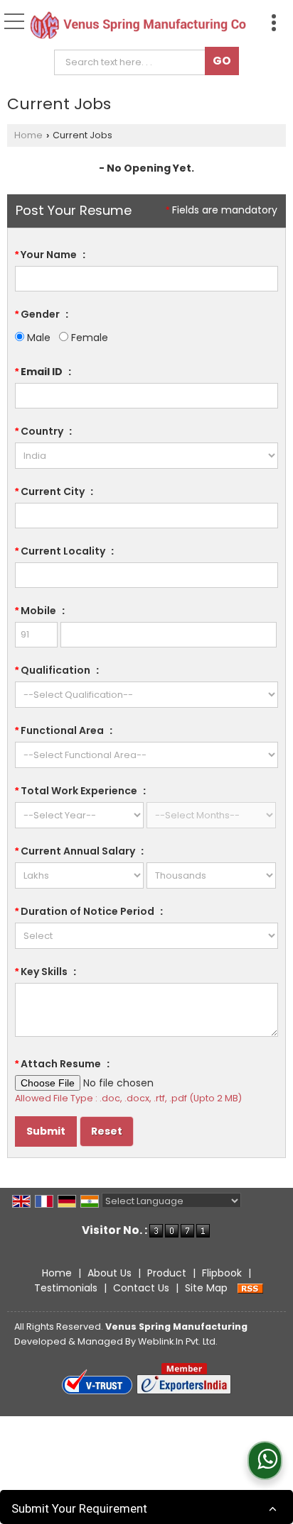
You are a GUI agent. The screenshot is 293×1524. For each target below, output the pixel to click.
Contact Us (141, 1288)
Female (88, 337)
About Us (109, 1273)
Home (28, 135)
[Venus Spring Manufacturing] (138, 25)
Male (37, 337)
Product (166, 1273)
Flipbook (222, 1273)
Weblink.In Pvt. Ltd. (178, 1341)
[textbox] (133, 62)
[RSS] (250, 1288)
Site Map (206, 1288)
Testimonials (65, 1288)
